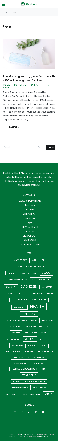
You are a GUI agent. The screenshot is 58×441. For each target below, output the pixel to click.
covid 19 (11, 287)
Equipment (30, 205)
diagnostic (47, 287)
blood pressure (18, 279)
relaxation (18, 357)
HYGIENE (6, 85)
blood (46, 272)
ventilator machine (30, 394)
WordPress (43, 436)
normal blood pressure (37, 346)
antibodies (20, 260)
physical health (45, 351)
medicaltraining (13, 339)
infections (15, 326)
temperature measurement (24, 369)
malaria (16, 333)
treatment (39, 387)
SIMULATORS (30, 240)
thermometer (20, 387)
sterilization (20, 363)
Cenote (12, 436)
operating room (12, 351)
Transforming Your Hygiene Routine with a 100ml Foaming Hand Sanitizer (29, 78)
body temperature (40, 280)
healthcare (29, 314)
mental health (45, 339)
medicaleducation (35, 332)
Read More (13, 127)
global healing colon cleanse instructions (29, 299)
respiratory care (36, 357)
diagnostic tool (12, 294)
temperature (37, 363)
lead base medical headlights (36, 327)
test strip (29, 375)
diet (26, 294)
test (44, 369)
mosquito (17, 345)
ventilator (11, 394)
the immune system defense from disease (29, 381)
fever (50, 293)
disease (37, 293)
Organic (30, 223)
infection (47, 320)
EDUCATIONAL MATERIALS (30, 201)
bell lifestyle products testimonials (22, 273)
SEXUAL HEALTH (30, 236)
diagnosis (28, 286)
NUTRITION (30, 218)
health (37, 306)
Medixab (30, 339)
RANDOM (34, 85)
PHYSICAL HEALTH (20, 85)
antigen (38, 260)
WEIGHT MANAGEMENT (30, 245)
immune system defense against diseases (21, 321)
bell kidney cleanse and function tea (29, 266)
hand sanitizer (19, 307)
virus (48, 394)
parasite (29, 351)
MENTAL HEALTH (30, 214)
